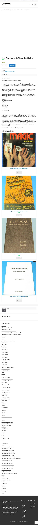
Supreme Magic (5, 483)
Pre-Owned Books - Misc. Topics (8, 446)
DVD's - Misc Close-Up (6, 397)
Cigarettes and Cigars (6, 384)
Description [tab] (4, 74)
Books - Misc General (6, 360)
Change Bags (4, 382)
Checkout (32, 508)
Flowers (3, 408)
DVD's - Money (4, 400)
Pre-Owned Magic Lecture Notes (8, 465)
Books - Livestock (5, 355)
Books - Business (5, 346)
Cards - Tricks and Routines (7, 380)
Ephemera (4, 403)
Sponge (3, 481)
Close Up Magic (5, 385)
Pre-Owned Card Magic (6, 448)
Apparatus (4, 336)
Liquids (3, 418)
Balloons (3, 337)
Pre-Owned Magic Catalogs (7, 460)
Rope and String (5, 478)
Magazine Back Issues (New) (7, 422)
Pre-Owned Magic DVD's (6, 461)
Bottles (3, 372)
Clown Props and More (6, 387)
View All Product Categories (24, 516)
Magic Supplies (5, 428)
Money (3, 435)
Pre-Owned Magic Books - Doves (8, 451)
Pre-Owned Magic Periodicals (7, 468)
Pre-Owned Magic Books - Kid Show (8, 453)
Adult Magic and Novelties (7, 329)
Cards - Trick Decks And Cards (7, 379)
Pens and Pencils (5, 442)
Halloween (4, 410)
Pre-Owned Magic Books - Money (8, 456)
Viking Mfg (4, 491)
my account (33, 0)
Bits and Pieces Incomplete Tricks (8, 341)
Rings (3, 476)
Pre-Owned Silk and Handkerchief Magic (9, 473)
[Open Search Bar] (32, 4)
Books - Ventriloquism (6, 370)
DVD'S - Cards (4, 395)
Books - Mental (4, 357)
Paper (3, 440)
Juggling (3, 415)
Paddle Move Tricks (5, 438)
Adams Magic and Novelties (7, 327)
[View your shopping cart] (29, 4)
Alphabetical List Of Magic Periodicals (9, 331)
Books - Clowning (5, 349)
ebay (20, 0)
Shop (32, 502)
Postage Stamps (5, 443)
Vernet (3, 490)
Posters (3, 445)
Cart (31, 507)
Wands (3, 493)
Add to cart (12, 65)
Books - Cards (4, 347)
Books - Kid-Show (5, 354)
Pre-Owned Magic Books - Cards (8, 450)
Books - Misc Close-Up (6, 359)
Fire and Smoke (5, 407)
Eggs (2, 402)
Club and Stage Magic (6, 389)
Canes (3, 375)
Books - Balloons (5, 342)
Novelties (3, 437)
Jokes (3, 413)
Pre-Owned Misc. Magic (6, 470)
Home (3, 9)
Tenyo (3, 485)
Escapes (3, 405)
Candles (3, 374)
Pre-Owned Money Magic (6, 471)
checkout (28, 0)
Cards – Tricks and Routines (24, 510)
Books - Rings (4, 364)
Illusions (3, 412)
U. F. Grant (4, 488)
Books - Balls (4, 344)
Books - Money (4, 362)
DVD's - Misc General (6, 398)
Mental (3, 433)
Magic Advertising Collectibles (7, 423)
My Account (33, 506)
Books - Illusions (5, 350)
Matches (3, 432)
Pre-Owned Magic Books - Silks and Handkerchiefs (11, 458)
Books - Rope (4, 365)
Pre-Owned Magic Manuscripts (8, 466)
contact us (24, 0)
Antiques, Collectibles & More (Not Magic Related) (11, 334)
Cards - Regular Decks (6, 377)
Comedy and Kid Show (6, 390)
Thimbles (3, 486)
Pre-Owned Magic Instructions (7, 463)
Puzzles (3, 475)
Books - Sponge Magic (6, 369)
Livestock (3, 420)
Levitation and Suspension (7, 417)
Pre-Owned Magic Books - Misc (10, 9)
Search (4, 310)
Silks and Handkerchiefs (6, 480)
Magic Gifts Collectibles (6, 425)
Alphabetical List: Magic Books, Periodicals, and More (12, 332)
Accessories (4, 326)
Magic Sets (4, 427)
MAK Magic (4, 430)
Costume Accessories (6, 392)
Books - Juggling (5, 352)
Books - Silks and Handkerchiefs (8, 367)
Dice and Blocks (5, 394)
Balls (2, 339)
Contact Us (33, 503)
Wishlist (32, 505)
